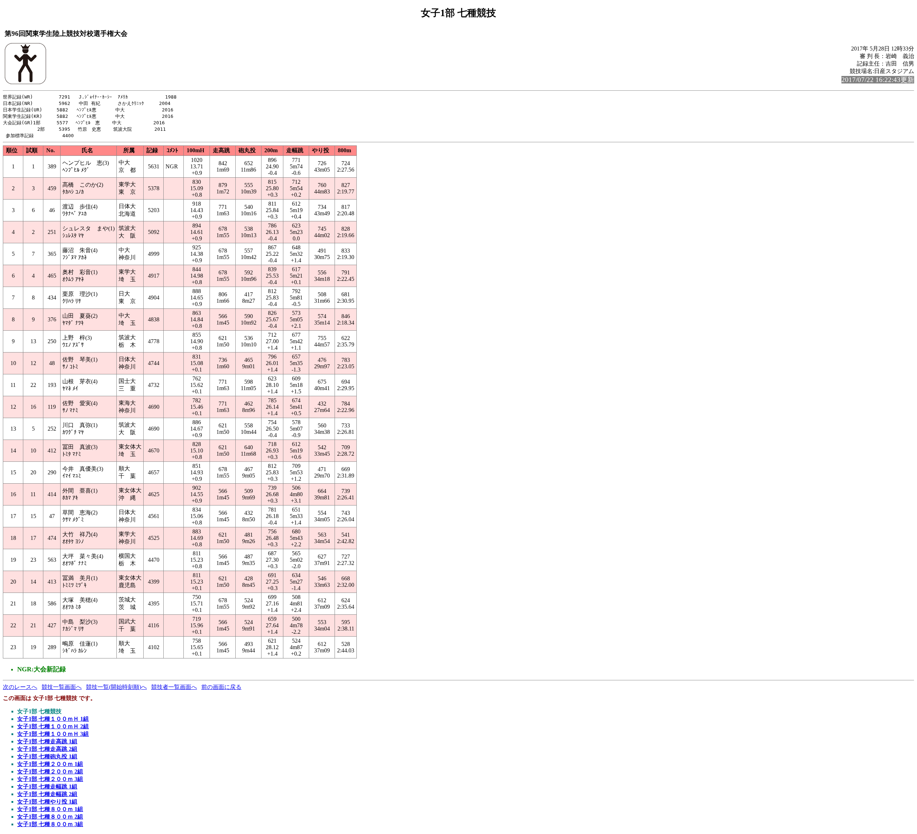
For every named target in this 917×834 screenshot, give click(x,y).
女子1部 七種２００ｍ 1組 (50, 764)
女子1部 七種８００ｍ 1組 (50, 809)
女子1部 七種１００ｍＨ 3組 (53, 734)
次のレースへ (20, 687)
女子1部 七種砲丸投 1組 (47, 756)
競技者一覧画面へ (174, 687)
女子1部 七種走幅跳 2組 (47, 794)
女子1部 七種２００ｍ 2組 (50, 771)
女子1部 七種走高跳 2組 (47, 749)
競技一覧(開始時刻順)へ (116, 687)
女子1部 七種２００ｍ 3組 (50, 779)
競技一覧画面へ (62, 687)
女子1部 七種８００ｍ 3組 (50, 824)
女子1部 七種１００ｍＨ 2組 (53, 726)
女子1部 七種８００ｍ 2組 (50, 817)
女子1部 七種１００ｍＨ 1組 (53, 719)
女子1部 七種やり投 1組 (47, 802)
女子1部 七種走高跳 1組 (47, 741)
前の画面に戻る (221, 687)
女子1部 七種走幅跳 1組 (47, 786)
